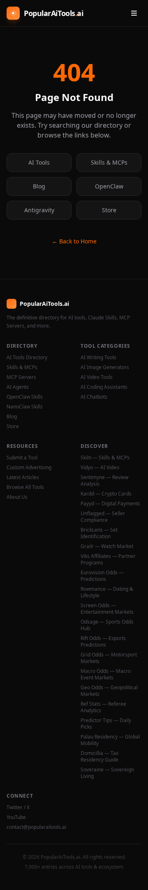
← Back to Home (74, 241)
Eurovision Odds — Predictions (102, 576)
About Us (17, 497)
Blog (39, 186)
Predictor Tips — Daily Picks (106, 723)
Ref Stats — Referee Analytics (103, 707)
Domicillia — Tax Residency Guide (99, 756)
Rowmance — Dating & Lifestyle (107, 592)
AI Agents (18, 387)
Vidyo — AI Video (100, 467)
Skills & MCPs (109, 162)
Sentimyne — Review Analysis (104, 480)
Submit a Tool (22, 457)
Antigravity (39, 210)
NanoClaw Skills (25, 407)
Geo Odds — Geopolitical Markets (109, 690)
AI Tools (39, 162)
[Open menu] (134, 13)
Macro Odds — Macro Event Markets (106, 674)
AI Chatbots (94, 397)
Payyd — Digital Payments (110, 503)
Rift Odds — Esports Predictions (103, 641)
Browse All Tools (25, 487)
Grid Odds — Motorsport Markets (109, 658)
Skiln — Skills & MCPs (105, 457)
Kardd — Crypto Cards (106, 494)
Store (109, 210)
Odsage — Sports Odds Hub (107, 625)
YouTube (16, 817)
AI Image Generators (105, 367)
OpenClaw (109, 186)
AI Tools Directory (27, 357)
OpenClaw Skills (25, 397)
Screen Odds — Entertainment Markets (107, 608)
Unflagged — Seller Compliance (103, 516)
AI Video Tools (97, 377)
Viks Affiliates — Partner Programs (108, 559)
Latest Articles (23, 477)
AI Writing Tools (98, 357)
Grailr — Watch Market (107, 546)
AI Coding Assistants (104, 387)
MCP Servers (21, 377)
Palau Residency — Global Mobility (110, 740)
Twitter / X (18, 807)
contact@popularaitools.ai (36, 827)
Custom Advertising (29, 467)
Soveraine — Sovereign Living (107, 773)
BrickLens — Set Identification (99, 533)
